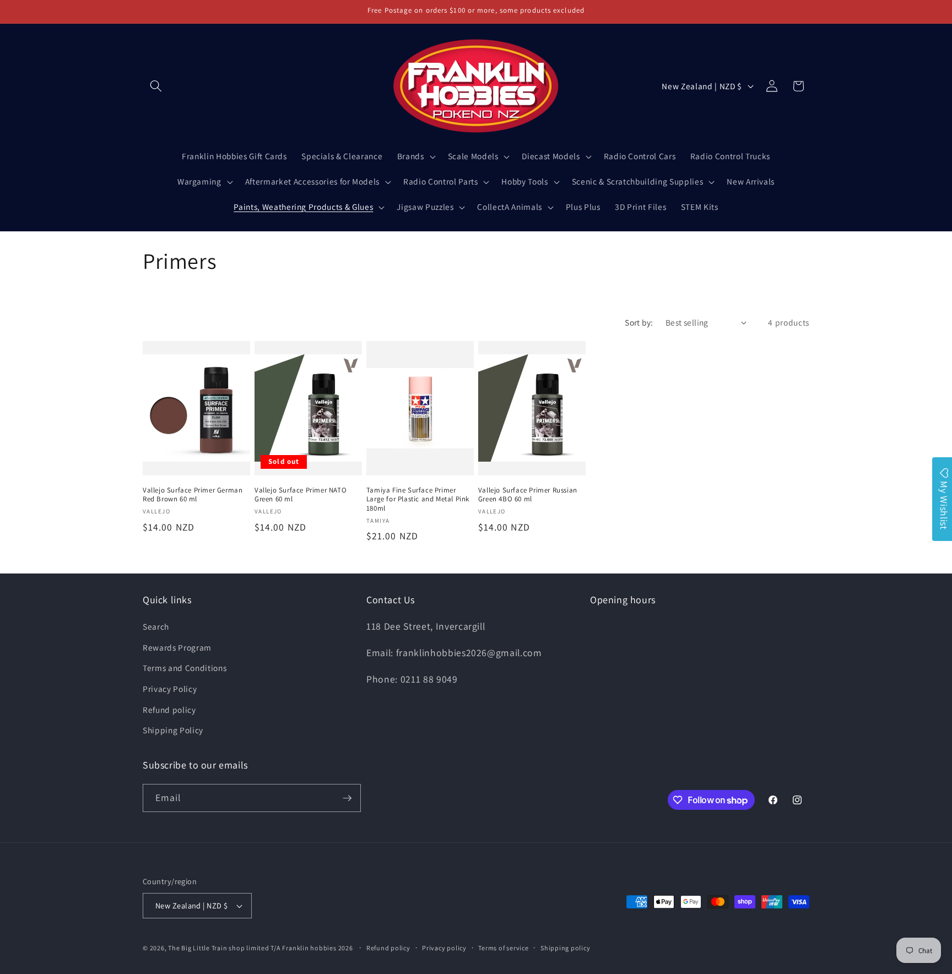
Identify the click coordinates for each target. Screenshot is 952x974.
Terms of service (503, 948)
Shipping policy (565, 948)
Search (156, 626)
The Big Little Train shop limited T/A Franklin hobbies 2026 (261, 948)
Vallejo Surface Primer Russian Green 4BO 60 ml (527, 495)
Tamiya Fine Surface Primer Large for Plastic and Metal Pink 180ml (417, 499)
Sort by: (639, 322)
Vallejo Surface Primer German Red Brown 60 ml (192, 495)
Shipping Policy (173, 729)
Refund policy (169, 709)
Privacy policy (444, 948)
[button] (156, 86)
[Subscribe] (347, 798)
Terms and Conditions (184, 668)
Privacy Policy (170, 688)
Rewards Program (177, 647)
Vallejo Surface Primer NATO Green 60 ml (301, 495)
